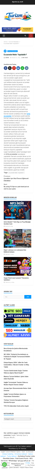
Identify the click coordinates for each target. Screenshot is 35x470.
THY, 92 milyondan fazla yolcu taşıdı (16, 406)
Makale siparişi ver (31, 36)
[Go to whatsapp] (4, 464)
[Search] (25, 35)
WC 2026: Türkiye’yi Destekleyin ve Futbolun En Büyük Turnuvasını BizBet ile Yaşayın (17, 356)
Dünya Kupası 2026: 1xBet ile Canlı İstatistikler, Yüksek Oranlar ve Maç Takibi (16, 365)
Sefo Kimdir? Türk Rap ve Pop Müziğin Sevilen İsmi (17, 210)
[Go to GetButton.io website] (4, 468)
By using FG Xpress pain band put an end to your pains (16, 186)
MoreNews (12, 448)
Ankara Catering (7, 454)
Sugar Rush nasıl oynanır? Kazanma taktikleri (17, 266)
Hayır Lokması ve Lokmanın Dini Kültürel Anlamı (17, 238)
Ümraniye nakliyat (21, 454)
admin (7, 57)
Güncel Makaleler (12, 51)
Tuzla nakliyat (12, 456)
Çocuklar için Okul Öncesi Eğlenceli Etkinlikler (16, 178)
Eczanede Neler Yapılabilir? (16, 172)
